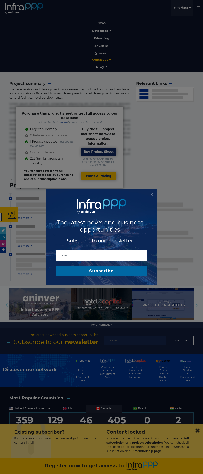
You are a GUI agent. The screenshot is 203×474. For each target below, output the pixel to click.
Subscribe (101, 270)
